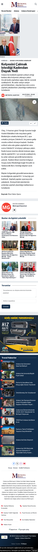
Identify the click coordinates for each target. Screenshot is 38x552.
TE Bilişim (24, 544)
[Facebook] (13, 463)
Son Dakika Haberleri (28, 520)
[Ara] (36, 4)
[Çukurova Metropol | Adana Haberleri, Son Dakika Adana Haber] (19, 4)
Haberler (4, 60)
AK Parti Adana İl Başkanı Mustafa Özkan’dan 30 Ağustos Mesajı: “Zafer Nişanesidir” (10, 255)
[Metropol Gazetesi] (6, 207)
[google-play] (24, 530)
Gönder (6, 306)
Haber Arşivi (7, 524)
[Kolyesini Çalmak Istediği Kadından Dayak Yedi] (19, 109)
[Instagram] (20, 463)
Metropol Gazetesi (20, 206)
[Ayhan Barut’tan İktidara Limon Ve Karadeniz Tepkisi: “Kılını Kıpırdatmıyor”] (10, 266)
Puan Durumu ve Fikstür (29, 513)
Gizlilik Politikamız (24, 468)
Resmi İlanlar (6, 11)
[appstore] (13, 530)
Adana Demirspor (28, 11)
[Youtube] (24, 463)
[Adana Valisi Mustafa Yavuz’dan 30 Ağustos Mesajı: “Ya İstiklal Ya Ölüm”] (28, 266)
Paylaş (6, 123)
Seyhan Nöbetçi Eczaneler (7, 507)
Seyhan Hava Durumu (29, 506)
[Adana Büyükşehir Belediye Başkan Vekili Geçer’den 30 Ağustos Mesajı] (28, 245)
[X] (17, 463)
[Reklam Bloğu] (19, 334)
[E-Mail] (14, 210)
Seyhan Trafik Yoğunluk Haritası (9, 514)
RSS (5, 537)
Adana (16, 11)
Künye (10, 468)
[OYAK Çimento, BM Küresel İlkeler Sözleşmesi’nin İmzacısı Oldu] (10, 226)
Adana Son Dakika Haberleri (20, 60)
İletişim (15, 468)
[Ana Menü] (2, 4)
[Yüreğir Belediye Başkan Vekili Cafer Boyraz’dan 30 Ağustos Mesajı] (28, 226)
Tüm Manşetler (8, 520)
